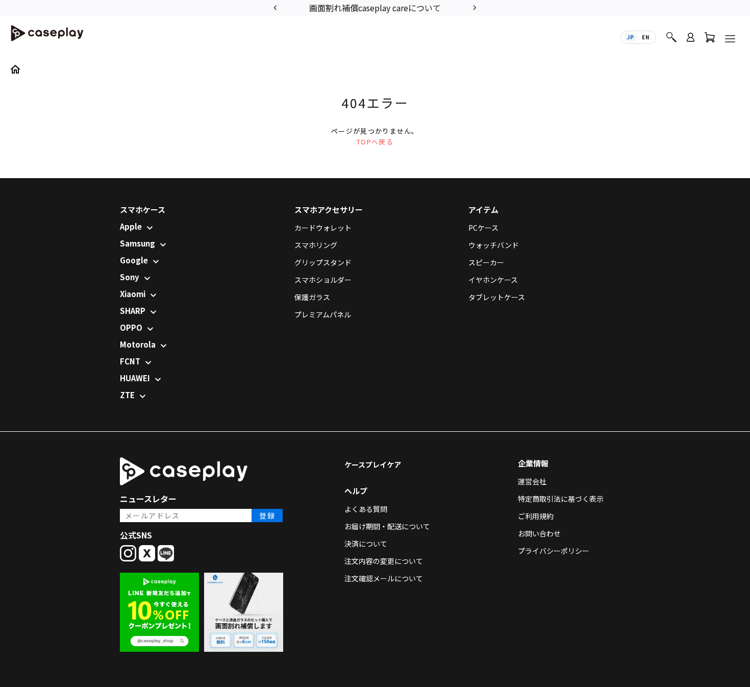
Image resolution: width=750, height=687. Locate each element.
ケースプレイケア (372, 464)
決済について (365, 543)
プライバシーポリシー (553, 551)
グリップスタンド (323, 262)
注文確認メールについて (383, 578)
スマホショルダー (323, 280)
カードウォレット (323, 228)
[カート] (710, 39)
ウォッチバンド (493, 245)
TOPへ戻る (375, 141)
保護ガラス (312, 297)
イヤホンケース (493, 280)
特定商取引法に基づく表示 (561, 499)
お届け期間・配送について (387, 526)
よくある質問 (365, 509)
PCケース (483, 228)
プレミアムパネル (322, 314)
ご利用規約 (536, 516)
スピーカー (486, 262)
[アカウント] (690, 41)
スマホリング (315, 245)
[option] (375, 7)
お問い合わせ (539, 533)
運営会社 (532, 481)
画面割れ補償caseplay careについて (375, 8)
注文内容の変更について (383, 561)
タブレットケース (496, 297)
